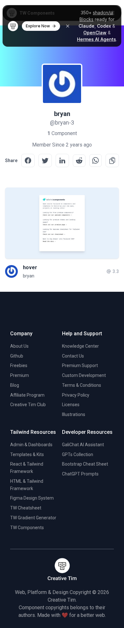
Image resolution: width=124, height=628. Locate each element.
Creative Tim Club (28, 404)
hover (30, 267)
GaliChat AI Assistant (83, 444)
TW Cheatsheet (25, 507)
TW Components (27, 527)
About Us (19, 346)
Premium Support (80, 365)
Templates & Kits (27, 454)
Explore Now (38, 26)
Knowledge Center (80, 346)
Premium (19, 375)
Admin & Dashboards (31, 444)
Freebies (18, 365)
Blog (14, 385)
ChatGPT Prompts (80, 473)
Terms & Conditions (81, 385)
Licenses (70, 404)
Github (16, 355)
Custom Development (84, 375)
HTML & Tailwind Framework (26, 485)
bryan (28, 275)
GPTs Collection (77, 454)
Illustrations (73, 414)
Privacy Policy (75, 395)
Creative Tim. (62, 600)
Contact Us (73, 355)
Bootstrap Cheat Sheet (85, 464)
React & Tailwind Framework (26, 467)
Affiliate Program (27, 395)
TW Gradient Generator (33, 517)
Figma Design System (32, 498)
